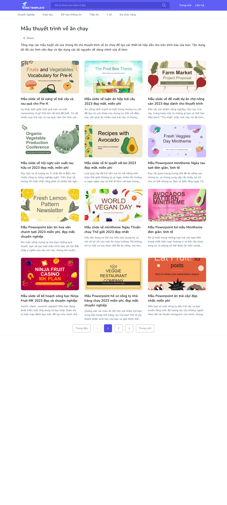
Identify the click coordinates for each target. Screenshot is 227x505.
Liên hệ (199, 5)
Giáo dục (48, 14)
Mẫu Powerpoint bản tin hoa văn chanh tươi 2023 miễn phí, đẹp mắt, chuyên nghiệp (48, 232)
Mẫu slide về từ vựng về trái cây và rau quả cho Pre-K (47, 101)
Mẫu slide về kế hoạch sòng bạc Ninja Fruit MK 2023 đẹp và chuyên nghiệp (49, 298)
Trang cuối (145, 328)
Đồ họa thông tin (71, 14)
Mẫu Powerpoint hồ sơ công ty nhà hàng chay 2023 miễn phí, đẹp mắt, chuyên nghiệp (111, 300)
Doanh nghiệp (26, 14)
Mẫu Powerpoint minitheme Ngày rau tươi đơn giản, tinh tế (176, 165)
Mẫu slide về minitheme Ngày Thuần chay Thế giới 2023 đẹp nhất (112, 229)
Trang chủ (185, 5)
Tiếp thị (94, 14)
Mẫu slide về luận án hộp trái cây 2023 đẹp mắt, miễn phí (109, 101)
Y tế (109, 14)
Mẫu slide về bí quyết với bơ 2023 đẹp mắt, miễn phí (110, 165)
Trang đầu (82, 328)
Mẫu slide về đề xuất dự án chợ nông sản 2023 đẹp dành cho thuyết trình (176, 101)
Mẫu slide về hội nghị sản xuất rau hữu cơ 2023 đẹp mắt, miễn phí (47, 165)
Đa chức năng (128, 14)
